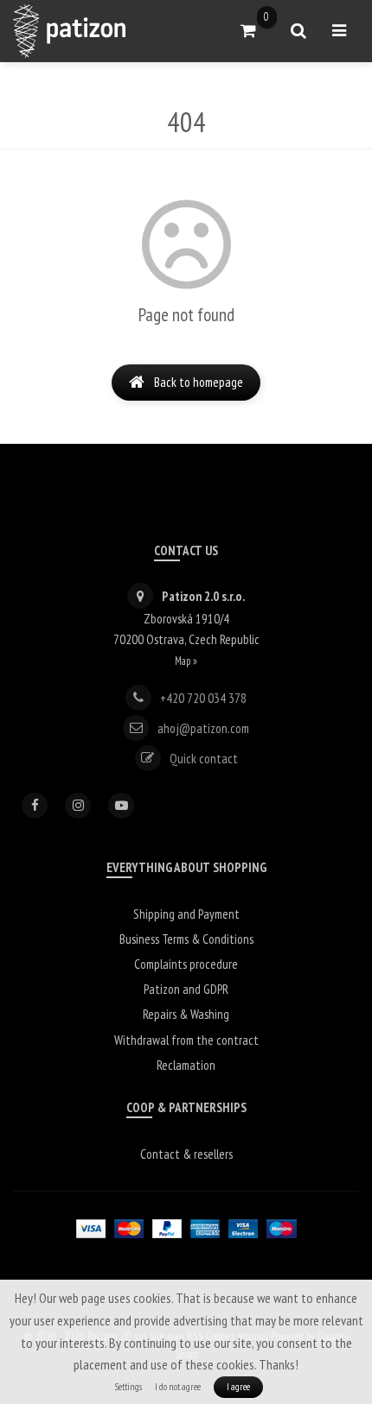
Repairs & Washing (186, 1014)
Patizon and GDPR (186, 989)
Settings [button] (128, 1387)
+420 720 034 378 (203, 697)
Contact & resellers (186, 1154)
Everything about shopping (186, 867)
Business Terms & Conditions (186, 939)
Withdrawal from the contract (186, 1040)
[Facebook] (35, 806)
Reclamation (186, 1065)
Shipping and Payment (186, 914)
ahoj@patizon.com (203, 727)
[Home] (69, 31)
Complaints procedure (186, 964)
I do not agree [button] (178, 1387)
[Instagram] (78, 806)
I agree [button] (238, 1387)
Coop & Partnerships (186, 1107)
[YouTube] (121, 806)
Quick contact (204, 757)
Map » (186, 660)
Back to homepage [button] (198, 382)
